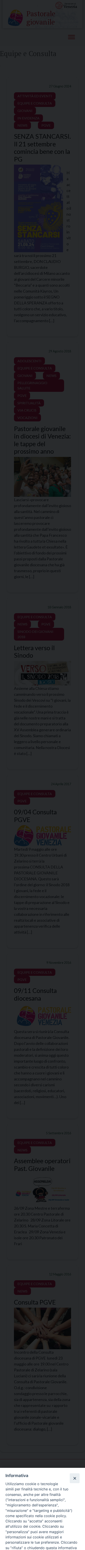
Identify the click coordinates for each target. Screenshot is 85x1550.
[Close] (74, 1478)
